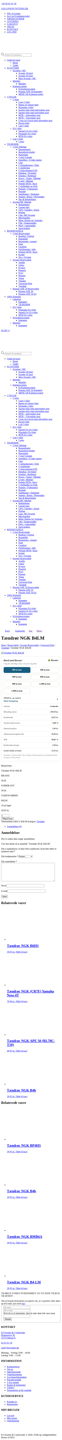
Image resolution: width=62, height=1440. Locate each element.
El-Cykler (17, 128)
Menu (39, 631)
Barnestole (23, 154)
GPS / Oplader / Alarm (28, 210)
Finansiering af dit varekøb (19, 1390)
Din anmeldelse (9, 861)
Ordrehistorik (13, 1421)
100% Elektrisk (14, 296)
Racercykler (23, 123)
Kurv (7, 631)
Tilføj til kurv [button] (22, 952)
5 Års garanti (13, 1382)
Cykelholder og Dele (27, 186)
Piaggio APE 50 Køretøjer (30, 91)
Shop (3, 645)
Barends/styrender (26, 152)
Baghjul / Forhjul (26, 236)
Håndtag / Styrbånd (27, 173)
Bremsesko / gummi (27, 241)
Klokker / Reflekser (27, 176)
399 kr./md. (45, 670)
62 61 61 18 (6, 1343)
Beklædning (24, 204)
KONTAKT (12, 29)
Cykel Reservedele (21, 233)
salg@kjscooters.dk (10, 1348)
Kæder (21, 254)
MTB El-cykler (25, 136)
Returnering (12, 1404)
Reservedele (13, 645)
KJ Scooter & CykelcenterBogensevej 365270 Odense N (13, 1335)
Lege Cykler (24, 102)
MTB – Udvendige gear (29, 118)
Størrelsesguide (14, 1372)
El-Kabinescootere (26, 89)
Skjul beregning (11, 701)
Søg (30, 631)
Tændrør (22, 286)
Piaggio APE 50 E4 (27, 294)
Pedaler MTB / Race (27, 183)
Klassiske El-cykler (27, 133)
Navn (3, 885)
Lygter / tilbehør (25, 181)
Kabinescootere (20, 86)
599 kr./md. (45, 677)
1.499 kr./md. (45, 684)
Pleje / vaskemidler (27, 225)
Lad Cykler (23, 126)
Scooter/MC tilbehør (22, 202)
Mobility (16, 81)
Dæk (20, 244)
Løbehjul (17, 299)
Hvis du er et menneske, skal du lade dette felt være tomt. (29, 1313)
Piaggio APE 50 (25, 291)
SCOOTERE (13, 68)
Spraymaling (24, 228)
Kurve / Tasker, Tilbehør (29, 178)
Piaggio (21, 275)
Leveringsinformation (17, 1377)
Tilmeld (8, 1319)
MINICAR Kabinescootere (30, 94)
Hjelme (21, 212)
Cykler (16, 99)
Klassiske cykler (25, 107)
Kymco (21, 268)
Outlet (15, 65)
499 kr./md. (17, 677)
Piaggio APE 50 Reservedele (26, 289)
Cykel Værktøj (25, 157)
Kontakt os (12, 1401)
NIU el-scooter (13, 13)
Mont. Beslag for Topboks (30, 220)
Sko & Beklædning (27, 199)
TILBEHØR (13, 144)
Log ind (10, 1415)
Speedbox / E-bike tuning (30, 160)
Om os (10, 1369)
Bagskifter (23, 239)
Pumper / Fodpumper (28, 189)
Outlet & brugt (13, 60)
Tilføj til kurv (7, 819)
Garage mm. (24, 207)
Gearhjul (22, 246)
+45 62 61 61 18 (8, 3)
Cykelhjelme (24, 168)
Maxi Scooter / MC (27, 78)
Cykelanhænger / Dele (28, 165)
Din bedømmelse (9, 856)
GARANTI (12, 24)
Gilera (21, 265)
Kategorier (20, 631)
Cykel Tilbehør (19, 147)
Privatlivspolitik (14, 1380)
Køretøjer (22, 302)
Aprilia (21, 262)
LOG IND (12, 32)
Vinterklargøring (14, 1374)
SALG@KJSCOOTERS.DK (14, 8)
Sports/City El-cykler (28, 131)
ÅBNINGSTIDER (15, 19)
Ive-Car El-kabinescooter (18, 16)
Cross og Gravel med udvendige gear (35, 120)
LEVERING (13, 21)
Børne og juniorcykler (28, 105)
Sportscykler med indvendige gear (33, 110)
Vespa (21, 278)
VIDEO (10, 1387)
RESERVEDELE (15, 231)
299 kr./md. (17, 670)
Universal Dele (25, 283)
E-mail (4, 891)
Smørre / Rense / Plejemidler (31, 197)
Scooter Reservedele (22, 260)
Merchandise (24, 218)
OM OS (10, 26)
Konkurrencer (13, 1366)
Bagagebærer (24, 149)
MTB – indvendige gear (29, 115)
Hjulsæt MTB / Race (27, 252)
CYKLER (11, 97)
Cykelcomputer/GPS (27, 170)
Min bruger (12, 1418)
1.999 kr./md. (17, 691)
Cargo (21, 141)
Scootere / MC (19, 70)
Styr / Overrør (24, 257)
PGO (20, 273)
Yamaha (22, 281)
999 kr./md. (17, 684)
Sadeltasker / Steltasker (28, 194)
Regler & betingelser (16, 1385)
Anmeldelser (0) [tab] (14, 826)
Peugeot (22, 270)
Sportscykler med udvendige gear (33, 112)
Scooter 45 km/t (25, 76)
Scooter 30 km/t (25, 73)
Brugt (15, 62)
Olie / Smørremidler (27, 223)
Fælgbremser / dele (27, 249)
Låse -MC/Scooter (26, 215)
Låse (20, 162)
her (23, 1303)
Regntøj (22, 191)
